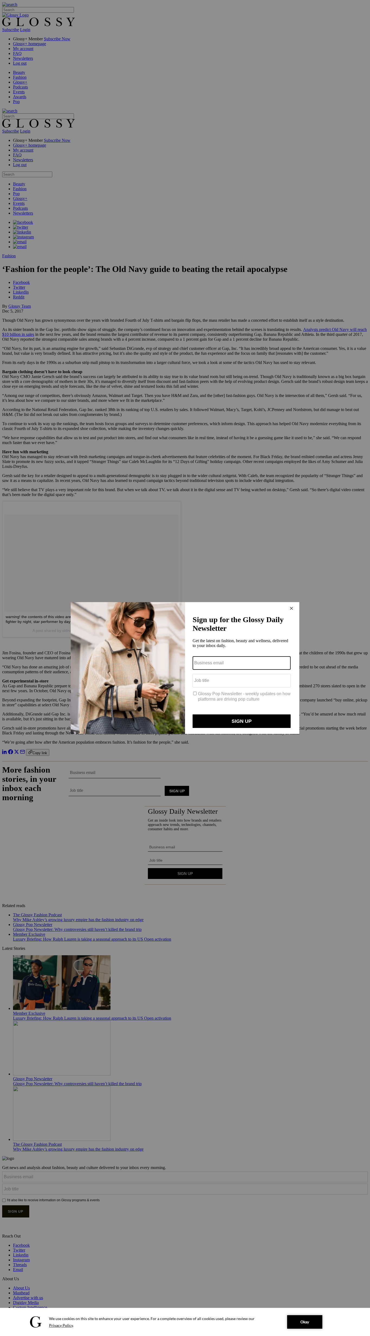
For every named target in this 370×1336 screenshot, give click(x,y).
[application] (185, 1322)
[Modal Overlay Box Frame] (185, 668)
